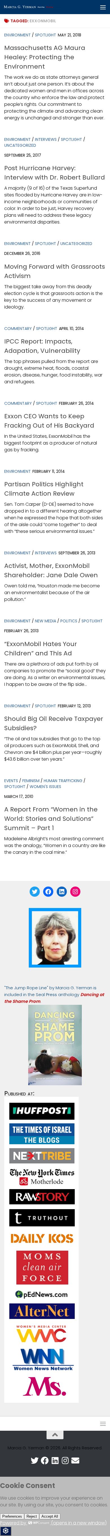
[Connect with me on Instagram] (65, 1461)
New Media (45, 621)
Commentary (18, 328)
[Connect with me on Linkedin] (55, 1461)
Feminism (30, 781)
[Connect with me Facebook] (45, 1461)
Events (11, 781)
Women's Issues (45, 786)
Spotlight (45, 35)
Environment (17, 35)
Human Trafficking (63, 781)
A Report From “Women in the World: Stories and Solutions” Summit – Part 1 (51, 818)
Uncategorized (20, 145)
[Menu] (103, 7)
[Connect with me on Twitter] (35, 1461)
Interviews (46, 139)
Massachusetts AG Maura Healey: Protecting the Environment (44, 57)
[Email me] (75, 1461)
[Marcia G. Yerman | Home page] (43, 7)
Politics (68, 621)
